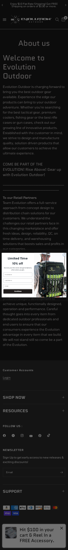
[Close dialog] (64, 254)
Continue (17, 291)
